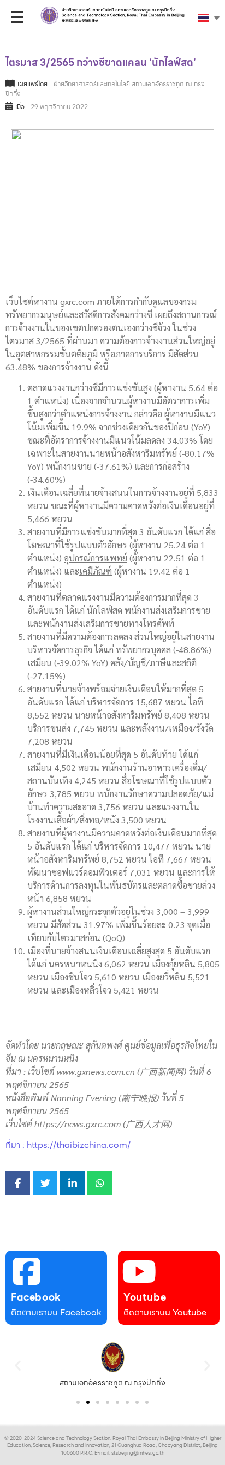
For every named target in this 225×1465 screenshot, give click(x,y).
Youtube (144, 1297)
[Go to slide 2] (88, 1402)
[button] (18, 1365)
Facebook (36, 1297)
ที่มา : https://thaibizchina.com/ (68, 1145)
